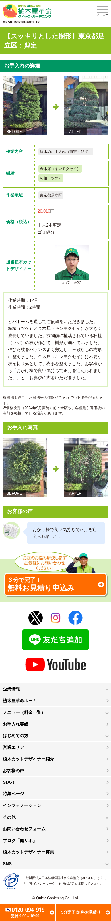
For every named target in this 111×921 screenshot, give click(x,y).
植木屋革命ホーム (20, 700)
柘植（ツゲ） (51, 178)
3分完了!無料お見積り (81, 912)
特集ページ (13, 793)
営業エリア (13, 747)
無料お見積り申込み (41, 584)
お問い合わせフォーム (24, 828)
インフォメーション (22, 805)
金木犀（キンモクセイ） (60, 169)
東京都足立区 (51, 195)
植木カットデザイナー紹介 (28, 758)
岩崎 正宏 (71, 282)
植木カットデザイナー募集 (28, 851)
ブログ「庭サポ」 (20, 840)
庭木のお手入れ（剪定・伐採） (66, 152)
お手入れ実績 (15, 724)
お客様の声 (13, 770)
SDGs (9, 782)
